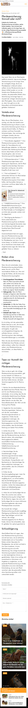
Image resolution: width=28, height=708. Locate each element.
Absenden (5, 614)
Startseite (4, 11)
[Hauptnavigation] (25, 4)
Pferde (7, 11)
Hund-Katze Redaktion (7, 37)
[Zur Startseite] (5, 5)
